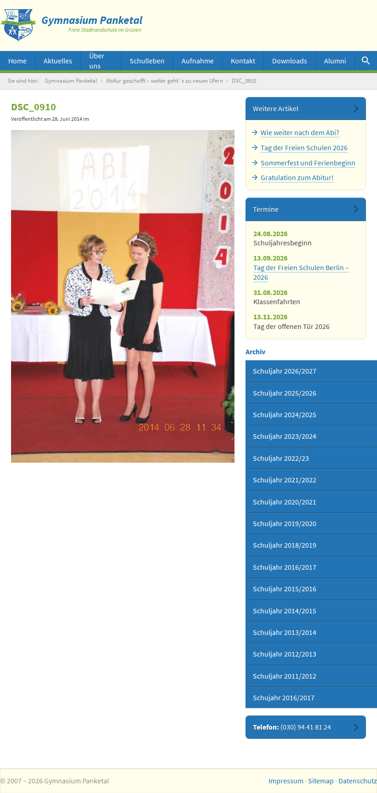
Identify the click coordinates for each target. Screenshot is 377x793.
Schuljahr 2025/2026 (284, 392)
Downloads (289, 60)
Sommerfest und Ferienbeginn (308, 162)
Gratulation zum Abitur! (297, 177)
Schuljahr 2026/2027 (284, 370)
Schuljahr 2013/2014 (284, 632)
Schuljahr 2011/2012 (284, 675)
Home (17, 60)
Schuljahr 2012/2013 (284, 653)
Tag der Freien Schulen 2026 (304, 147)
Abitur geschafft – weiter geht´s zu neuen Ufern (164, 81)
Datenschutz (357, 780)
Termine (266, 209)
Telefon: (292, 726)
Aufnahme (198, 60)
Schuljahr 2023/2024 (284, 436)
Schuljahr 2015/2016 (284, 588)
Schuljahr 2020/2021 (284, 501)
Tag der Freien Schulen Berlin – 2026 (301, 272)
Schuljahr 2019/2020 (284, 523)
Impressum (285, 780)
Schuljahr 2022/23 (281, 458)
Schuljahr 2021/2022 (284, 479)
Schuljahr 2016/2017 (284, 567)
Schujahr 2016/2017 (283, 697)
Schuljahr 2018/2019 (284, 544)
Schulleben (147, 60)
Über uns (96, 60)
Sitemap (321, 780)
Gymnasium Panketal (71, 81)
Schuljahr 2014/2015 (284, 610)
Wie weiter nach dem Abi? (300, 132)
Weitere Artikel (275, 108)
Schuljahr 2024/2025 (284, 414)
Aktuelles (58, 60)
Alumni (335, 60)
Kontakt (243, 60)
